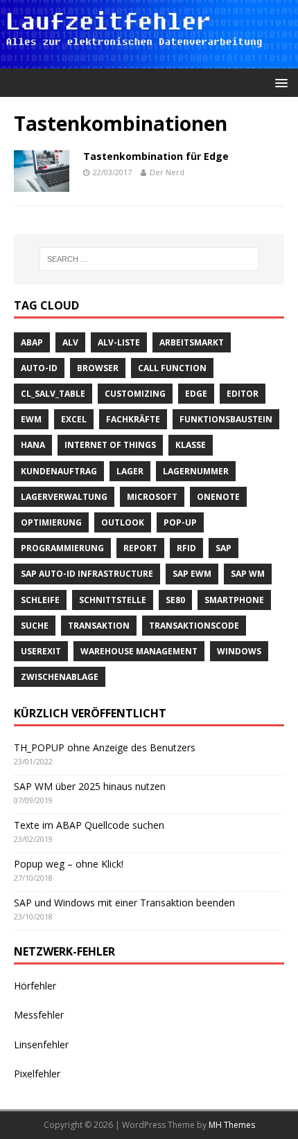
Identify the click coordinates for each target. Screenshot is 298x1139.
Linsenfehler (41, 1044)
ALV (70, 342)
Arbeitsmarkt (191, 342)
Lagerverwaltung (64, 497)
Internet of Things (110, 445)
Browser (98, 368)
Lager (129, 471)
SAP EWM (192, 574)
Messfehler (39, 1014)
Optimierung (51, 522)
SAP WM (248, 574)
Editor (242, 394)
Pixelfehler (37, 1073)
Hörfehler (35, 985)
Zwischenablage (59, 677)
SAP (223, 548)
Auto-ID (39, 368)
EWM (31, 419)
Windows (239, 651)
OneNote (218, 497)
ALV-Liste (119, 342)
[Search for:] (149, 259)
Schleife (40, 600)
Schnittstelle (112, 600)
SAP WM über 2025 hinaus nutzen (90, 786)
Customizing (135, 394)
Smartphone (234, 600)
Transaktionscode (194, 625)
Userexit (41, 651)
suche (35, 625)
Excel (74, 419)
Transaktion (99, 625)
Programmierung (62, 548)
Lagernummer (196, 471)
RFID (186, 548)
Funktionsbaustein (225, 419)
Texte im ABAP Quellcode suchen (89, 825)
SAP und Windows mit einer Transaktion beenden (124, 902)
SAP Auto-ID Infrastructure (87, 574)
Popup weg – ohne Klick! (68, 863)
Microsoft (152, 497)
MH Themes (232, 1125)
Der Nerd (167, 172)
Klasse (190, 445)
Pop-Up (180, 522)
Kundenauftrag (59, 471)
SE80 (175, 600)
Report (140, 548)
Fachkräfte (133, 419)
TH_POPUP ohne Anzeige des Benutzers (104, 747)
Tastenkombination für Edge (156, 156)
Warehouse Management (139, 651)
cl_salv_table (53, 394)
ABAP (32, 342)
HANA (33, 445)
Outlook (122, 522)
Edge (196, 394)
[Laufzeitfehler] (149, 60)
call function (172, 368)
